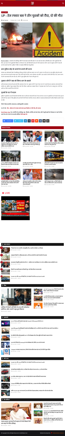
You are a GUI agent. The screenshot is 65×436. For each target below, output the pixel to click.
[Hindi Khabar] (32, 3)
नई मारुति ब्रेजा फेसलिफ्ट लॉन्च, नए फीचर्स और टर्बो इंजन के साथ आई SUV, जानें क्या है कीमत (29, 369)
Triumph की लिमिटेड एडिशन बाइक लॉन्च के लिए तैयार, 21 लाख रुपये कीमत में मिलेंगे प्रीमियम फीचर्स (31, 384)
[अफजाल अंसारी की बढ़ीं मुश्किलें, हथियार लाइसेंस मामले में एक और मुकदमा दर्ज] (54, 136)
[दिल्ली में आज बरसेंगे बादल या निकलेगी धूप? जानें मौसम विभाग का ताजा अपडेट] (5, 272)
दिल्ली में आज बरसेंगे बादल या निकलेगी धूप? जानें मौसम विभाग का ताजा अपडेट (26, 269)
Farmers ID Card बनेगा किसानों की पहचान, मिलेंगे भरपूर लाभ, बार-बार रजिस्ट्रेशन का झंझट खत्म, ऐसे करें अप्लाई (53, 412)
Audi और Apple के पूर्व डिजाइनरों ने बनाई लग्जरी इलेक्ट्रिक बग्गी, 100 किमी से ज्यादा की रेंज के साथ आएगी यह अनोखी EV (34, 328)
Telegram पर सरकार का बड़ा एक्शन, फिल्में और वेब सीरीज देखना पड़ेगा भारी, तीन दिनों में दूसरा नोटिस (30, 350)
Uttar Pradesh (4, 12)
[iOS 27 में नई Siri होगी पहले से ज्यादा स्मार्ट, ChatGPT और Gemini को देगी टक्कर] (5, 323)
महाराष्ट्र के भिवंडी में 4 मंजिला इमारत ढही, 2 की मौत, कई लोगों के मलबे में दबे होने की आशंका (29, 255)
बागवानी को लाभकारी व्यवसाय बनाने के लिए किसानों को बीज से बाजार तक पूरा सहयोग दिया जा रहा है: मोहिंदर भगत (53, 405)
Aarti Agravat (5, 20)
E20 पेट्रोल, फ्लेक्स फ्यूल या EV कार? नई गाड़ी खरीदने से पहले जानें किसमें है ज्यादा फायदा (28, 376)
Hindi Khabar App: (5, 112)
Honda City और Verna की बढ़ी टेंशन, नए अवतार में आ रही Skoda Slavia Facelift (28, 276)
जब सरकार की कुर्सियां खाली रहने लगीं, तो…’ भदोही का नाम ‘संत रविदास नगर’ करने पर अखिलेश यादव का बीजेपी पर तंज (9, 144)
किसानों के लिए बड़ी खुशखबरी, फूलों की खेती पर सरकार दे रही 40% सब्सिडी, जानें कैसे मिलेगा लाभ (53, 419)
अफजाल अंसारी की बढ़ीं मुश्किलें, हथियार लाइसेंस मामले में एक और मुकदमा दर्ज (54, 144)
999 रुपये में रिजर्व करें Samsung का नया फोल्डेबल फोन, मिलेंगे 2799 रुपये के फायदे (28, 342)
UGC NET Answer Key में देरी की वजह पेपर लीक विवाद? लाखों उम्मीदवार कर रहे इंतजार (54, 290)
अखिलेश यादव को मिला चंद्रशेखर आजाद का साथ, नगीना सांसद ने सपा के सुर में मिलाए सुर (31, 144)
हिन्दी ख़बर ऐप (23, 114)
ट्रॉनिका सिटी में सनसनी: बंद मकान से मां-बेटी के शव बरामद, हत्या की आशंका (54, 163)
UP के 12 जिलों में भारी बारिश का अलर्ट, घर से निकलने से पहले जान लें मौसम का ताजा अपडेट (10, 163)
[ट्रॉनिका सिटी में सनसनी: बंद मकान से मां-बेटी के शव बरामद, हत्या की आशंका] (54, 156)
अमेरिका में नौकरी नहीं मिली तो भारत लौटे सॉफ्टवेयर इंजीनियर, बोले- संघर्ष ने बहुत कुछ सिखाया (15, 308)
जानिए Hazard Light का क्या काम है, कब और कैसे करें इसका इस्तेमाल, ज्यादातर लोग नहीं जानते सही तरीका (32, 391)
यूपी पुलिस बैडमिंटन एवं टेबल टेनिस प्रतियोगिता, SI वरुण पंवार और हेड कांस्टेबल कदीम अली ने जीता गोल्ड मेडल (10, 182)
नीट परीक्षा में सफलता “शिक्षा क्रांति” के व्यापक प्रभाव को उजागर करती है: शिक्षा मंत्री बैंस (54, 304)
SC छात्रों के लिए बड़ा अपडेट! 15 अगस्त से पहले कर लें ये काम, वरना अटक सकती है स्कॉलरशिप (53, 297)
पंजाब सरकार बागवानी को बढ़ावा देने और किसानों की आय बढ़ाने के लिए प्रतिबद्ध (16, 422)
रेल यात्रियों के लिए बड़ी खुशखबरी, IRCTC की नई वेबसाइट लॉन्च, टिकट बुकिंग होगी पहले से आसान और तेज (31, 335)
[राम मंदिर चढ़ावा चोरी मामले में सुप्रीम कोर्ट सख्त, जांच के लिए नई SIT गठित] (32, 156)
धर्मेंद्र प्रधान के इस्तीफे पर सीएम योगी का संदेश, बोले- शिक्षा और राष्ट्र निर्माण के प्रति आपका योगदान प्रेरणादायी (32, 182)
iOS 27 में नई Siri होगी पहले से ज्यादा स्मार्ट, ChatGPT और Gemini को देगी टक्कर (27, 321)
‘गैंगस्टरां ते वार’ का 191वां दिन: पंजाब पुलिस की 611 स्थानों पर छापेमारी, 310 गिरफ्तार (27, 248)
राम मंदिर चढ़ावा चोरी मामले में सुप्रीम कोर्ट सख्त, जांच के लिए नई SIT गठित (32, 163)
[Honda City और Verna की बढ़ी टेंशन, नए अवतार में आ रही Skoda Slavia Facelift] (5, 279)
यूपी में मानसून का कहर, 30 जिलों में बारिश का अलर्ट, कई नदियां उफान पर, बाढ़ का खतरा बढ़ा (53, 182)
